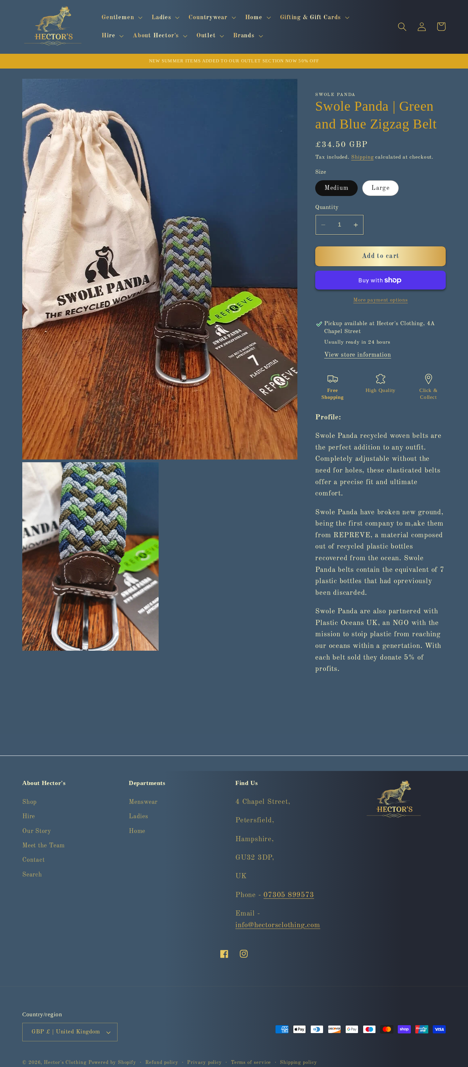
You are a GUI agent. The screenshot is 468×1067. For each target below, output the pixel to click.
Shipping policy (298, 1062)
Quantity (326, 208)
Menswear (143, 802)
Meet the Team (43, 845)
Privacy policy (204, 1062)
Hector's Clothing (66, 1062)
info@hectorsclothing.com (277, 925)
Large (380, 188)
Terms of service (251, 1062)
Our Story (36, 831)
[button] (121, 17)
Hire (28, 816)
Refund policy (161, 1062)
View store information (357, 355)
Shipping (362, 157)
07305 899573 (288, 894)
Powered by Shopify (112, 1062)
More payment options (380, 300)
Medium (336, 188)
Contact (33, 860)
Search (32, 874)
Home (137, 831)
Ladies (138, 816)
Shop (29, 802)
